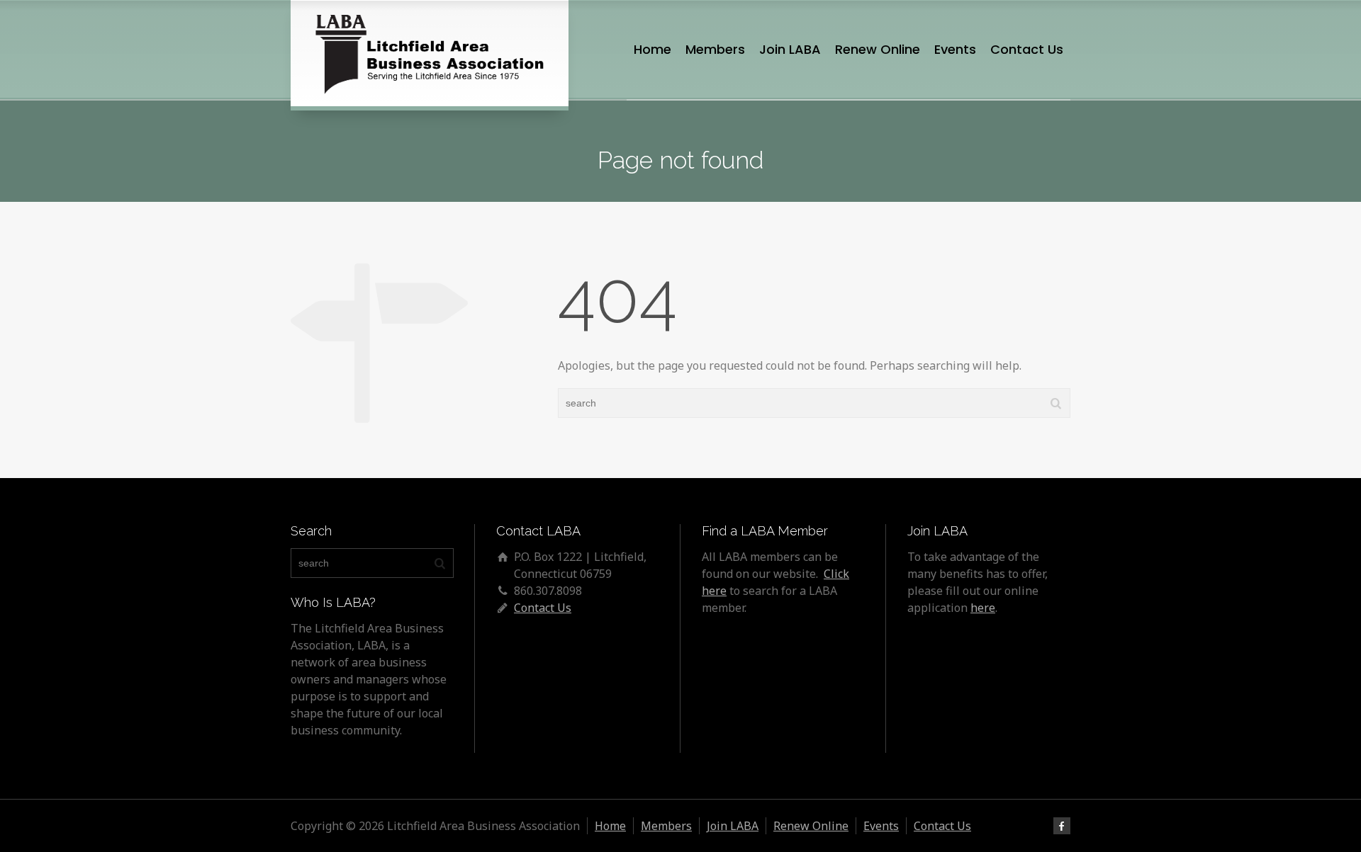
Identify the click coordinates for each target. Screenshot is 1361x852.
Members (715, 49)
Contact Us (1026, 49)
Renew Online (877, 49)
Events (955, 49)
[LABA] (430, 53)
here (982, 607)
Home (652, 49)
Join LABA (790, 49)
